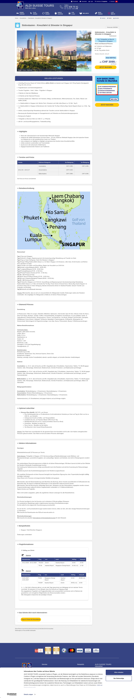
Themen (100, 13)
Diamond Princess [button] (26, 304)
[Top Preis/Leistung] (39, 650)
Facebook (75, 1)
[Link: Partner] (24, 665)
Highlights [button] (23, 131)
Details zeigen (28, 694)
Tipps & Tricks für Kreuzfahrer (31, 619)
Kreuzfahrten (23, 18)
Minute (113, 13)
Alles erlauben (118, 672)
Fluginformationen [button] (26, 544)
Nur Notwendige (119, 678)
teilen (110, 18)
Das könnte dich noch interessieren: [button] (33, 613)
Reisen (35, 13)
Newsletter (84, 1)
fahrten (60, 13)
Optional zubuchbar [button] (26, 408)
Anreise (22, 13)
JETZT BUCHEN (105, 67)
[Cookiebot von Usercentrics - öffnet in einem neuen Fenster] (12, 694)
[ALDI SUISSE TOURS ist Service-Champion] (48, 650)
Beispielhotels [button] (24, 526)
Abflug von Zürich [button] (28, 550)
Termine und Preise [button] (26, 157)
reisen (47, 13)
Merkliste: (101, 1)
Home (16, 18)
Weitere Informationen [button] (27, 443)
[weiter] (84, 69)
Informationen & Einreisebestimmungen (44, 518)
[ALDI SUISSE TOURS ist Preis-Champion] (56, 650)
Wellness (86, 13)
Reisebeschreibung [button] (26, 188)
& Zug (73, 13)
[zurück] (84, 32)
